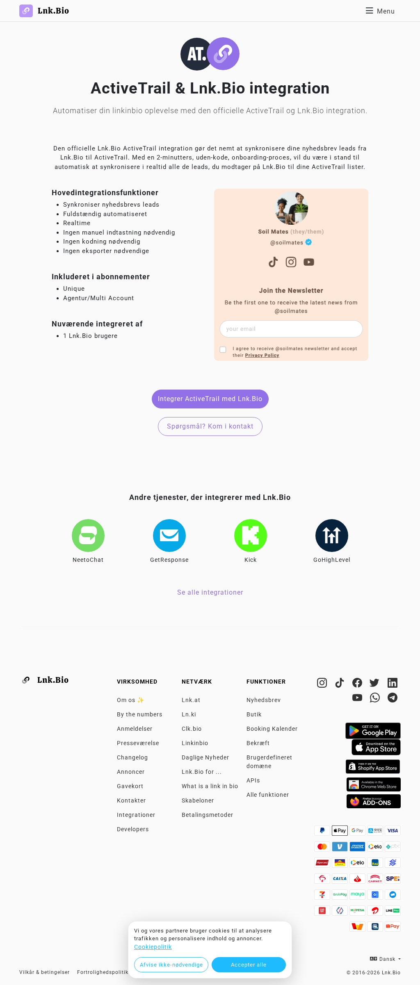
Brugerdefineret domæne (269, 761)
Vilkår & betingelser (44, 972)
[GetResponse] (169, 535)
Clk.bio (192, 728)
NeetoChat (88, 559)
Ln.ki (189, 714)
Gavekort (130, 786)
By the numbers (139, 714)
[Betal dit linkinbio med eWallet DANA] (393, 897)
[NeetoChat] (88, 535)
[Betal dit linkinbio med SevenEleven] (323, 897)
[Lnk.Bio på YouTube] (358, 699)
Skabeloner (198, 800)
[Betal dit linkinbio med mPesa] (358, 913)
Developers (133, 829)
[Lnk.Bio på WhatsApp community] (376, 699)
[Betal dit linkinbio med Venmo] (340, 849)
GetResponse (169, 559)
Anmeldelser (135, 728)
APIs (253, 780)
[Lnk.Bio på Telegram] (393, 699)
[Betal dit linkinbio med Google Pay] (358, 833)
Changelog (132, 757)
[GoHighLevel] (331, 535)
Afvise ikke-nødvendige (171, 965)
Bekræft (258, 743)
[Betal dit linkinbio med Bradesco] (323, 881)
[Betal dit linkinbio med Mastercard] (323, 849)
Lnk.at (191, 700)
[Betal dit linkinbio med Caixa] (340, 881)
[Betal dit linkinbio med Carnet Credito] (376, 881)
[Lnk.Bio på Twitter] (376, 684)
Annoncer (131, 771)
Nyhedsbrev (264, 700)
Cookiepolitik (153, 947)
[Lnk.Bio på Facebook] (358, 684)
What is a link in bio (210, 786)
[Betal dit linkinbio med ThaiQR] (376, 929)
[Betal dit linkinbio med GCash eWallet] (376, 897)
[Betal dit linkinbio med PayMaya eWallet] (358, 897)
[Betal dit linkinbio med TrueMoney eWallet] (358, 929)
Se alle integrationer (210, 592)
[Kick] (250, 535)
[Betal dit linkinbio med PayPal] (323, 833)
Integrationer (136, 815)
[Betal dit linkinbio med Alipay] (376, 833)
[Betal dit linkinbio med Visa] (393, 833)
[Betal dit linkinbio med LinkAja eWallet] (323, 913)
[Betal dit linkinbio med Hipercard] (323, 865)
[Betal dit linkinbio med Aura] (340, 865)
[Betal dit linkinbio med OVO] (340, 913)
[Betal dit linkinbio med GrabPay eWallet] (340, 897)
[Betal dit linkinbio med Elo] (376, 849)
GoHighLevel (331, 559)
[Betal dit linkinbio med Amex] (358, 849)
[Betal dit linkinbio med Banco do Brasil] (393, 865)
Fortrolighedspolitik (102, 972)
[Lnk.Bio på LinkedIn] (393, 684)
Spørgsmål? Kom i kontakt (210, 426)
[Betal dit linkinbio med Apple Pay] (340, 833)
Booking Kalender (272, 728)
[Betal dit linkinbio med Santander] (358, 881)
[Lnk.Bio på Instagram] (323, 684)
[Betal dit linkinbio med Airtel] (376, 913)
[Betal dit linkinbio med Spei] (393, 881)
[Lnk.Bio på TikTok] (341, 684)
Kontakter (131, 800)
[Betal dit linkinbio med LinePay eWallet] (393, 913)
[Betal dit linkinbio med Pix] (393, 849)
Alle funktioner (268, 794)
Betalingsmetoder (207, 815)
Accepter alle (249, 965)
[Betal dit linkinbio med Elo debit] (358, 865)
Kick (250, 559)
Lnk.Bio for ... (202, 771)
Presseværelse (138, 743)
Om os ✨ (130, 700)
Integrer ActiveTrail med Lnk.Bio (210, 399)
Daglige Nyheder (205, 757)
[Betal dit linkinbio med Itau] (376, 865)
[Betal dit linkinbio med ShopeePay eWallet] (393, 929)
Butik (254, 714)
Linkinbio (195, 743)
